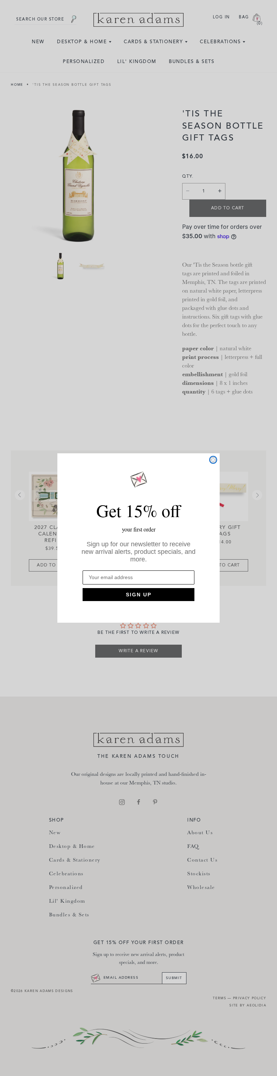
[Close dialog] (213, 459)
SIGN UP (138, 594)
